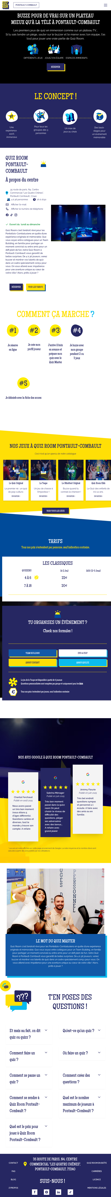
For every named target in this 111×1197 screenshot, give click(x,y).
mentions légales (96, 1188)
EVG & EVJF (83, 653)
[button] (105, 5)
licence (97, 1179)
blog (13, 1179)
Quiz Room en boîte (97, 1163)
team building (33, 653)
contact (13, 1163)
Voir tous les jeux (56, 511)
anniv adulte (82, 663)
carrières (97, 1171)
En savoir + (16, 496)
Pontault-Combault (26, 5)
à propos (13, 1188)
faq (13, 1171)
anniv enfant (33, 663)
